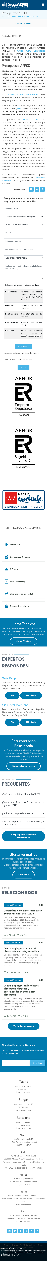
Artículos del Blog (17, 581)
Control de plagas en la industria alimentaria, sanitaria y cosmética (21, 949)
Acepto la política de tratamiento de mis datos (22, 353)
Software (14, 569)
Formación (23, 874)
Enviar (23, 367)
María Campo (9, 678)
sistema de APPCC (32, 119)
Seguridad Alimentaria (19, 16)
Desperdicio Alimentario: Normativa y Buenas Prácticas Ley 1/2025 (23, 912)
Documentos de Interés (20, 606)
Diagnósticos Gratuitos (20, 557)
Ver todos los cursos (23, 1026)
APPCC (35, 16)
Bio (12, 695)
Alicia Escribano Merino (15, 705)
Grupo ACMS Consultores (31, 50)
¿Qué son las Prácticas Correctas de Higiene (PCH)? (21, 804)
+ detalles (23, 346)
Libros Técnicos (23, 641)
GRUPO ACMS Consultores (22, 94)
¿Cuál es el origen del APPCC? (17, 813)
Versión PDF (15, 544)
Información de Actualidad (21, 594)
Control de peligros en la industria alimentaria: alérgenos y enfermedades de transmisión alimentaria (21, 990)
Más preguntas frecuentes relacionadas (23, 836)
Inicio (4, 16)
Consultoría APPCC (24, 23)
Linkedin (32, 695)
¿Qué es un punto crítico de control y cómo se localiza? (22, 823)
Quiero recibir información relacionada (19, 359)
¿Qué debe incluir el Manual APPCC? (21, 794)
